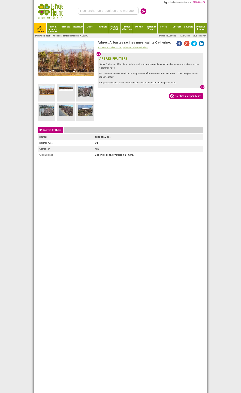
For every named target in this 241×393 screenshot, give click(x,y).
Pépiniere (102, 27)
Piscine (139, 27)
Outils (90, 27)
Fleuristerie (78, 27)
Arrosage (65, 27)
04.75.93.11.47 (199, 2)
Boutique (188, 27)
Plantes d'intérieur (127, 28)
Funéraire (176, 27)
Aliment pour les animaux (52, 29)
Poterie (163, 27)
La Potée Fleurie (40, 29)
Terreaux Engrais (151, 28)
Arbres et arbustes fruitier (110, 47)
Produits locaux (200, 28)
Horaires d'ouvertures (167, 36)
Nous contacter (199, 36)
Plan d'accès (184, 36)
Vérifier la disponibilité (188, 95)
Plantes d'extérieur (115, 28)
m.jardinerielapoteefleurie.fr (179, 2)
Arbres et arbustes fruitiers (135, 47)
